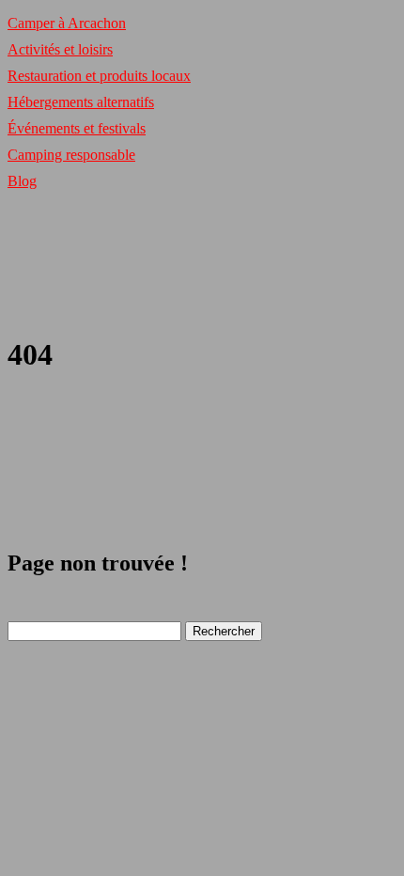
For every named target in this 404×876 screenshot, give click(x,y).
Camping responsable (71, 155)
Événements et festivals (77, 128)
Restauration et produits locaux (99, 76)
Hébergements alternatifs (81, 102)
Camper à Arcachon (67, 23)
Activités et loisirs (60, 49)
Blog (22, 181)
